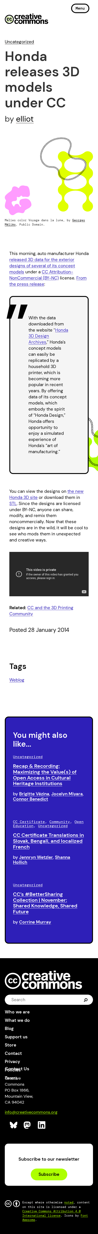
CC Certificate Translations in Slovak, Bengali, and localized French (48, 841)
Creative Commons (26, 19)
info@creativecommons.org (31, 1112)
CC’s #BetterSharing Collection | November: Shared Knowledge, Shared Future (45, 903)
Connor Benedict (30, 799)
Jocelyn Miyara (67, 794)
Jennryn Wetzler (36, 857)
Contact (13, 1053)
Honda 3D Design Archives (48, 336)
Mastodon (28, 1125)
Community (59, 821)
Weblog (16, 680)
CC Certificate (29, 821)
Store (10, 1045)
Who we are (17, 1012)
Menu (80, 8)
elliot (25, 119)
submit (86, 999)
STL (13, 503)
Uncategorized (19, 42)
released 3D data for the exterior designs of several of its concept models (42, 266)
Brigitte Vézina (34, 794)
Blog (9, 1028)
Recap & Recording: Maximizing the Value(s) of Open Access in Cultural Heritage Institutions (45, 775)
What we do (17, 1020)
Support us (16, 1037)
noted (68, 1202)
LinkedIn (42, 1125)
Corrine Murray (35, 922)
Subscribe (49, 1174)
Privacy (12, 1061)
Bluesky (14, 1125)
